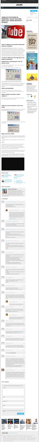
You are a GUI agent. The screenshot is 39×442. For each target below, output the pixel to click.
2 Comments (15, 183)
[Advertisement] (19, 12)
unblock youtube (19, 332)
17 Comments (3, 182)
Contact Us (32, 435)
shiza (6, 336)
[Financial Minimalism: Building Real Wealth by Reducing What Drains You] (34, 421)
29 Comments (16, 178)
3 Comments (3, 177)
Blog (28, 435)
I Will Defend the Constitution (13, 436)
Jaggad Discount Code (28, 436)
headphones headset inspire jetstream (11, 229)
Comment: (4, 387)
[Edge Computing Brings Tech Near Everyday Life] (16, 421)
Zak (6, 277)
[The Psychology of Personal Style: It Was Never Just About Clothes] (22, 421)
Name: (4, 397)
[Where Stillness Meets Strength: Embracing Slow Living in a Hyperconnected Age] (28, 421)
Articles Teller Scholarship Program (19, 435)
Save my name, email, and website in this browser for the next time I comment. (13, 411)
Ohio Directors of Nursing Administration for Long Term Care (14, 438)
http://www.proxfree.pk (14, 310)
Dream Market (8, 356)
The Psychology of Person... (5, 2)
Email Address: (5, 401)
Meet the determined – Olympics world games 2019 (27, 437)
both (6, 252)
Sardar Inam (7, 292)
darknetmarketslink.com (12, 218)
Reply (24, 221)
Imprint (21, 436)
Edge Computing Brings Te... (31, 0)
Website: (4, 405)
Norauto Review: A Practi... (11, 0)
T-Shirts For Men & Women (31, 438)
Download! (34, 10)
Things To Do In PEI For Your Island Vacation (27, 439)
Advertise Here (8, 435)
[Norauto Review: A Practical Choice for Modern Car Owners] (4, 421)
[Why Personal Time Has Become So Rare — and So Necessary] (10, 421)
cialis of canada (8, 285)
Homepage (4, 436)
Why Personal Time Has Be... (21, 0)
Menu (3, 7)
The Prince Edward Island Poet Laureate (10, 439)
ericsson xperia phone (9, 221)
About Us (3, 435)
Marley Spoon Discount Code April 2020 (10, 437)
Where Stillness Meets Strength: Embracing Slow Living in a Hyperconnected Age (32, 112)
